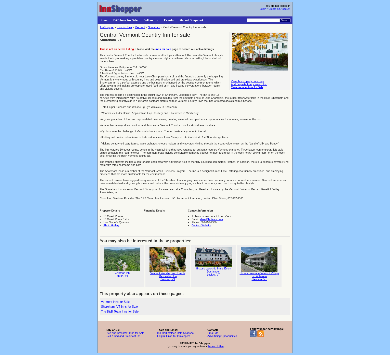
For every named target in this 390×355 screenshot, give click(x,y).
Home (103, 20)
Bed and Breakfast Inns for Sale (125, 332)
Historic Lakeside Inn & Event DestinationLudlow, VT (213, 271)
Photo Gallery (111, 225)
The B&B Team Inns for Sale (120, 311)
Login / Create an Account (275, 8)
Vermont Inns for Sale (115, 301)
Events (169, 20)
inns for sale (163, 49)
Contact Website (201, 225)
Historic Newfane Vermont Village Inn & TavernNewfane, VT (259, 276)
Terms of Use (216, 346)
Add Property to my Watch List (249, 84)
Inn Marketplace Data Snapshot (175, 332)
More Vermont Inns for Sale (247, 87)
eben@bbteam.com (211, 219)
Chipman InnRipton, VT (122, 274)
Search (285, 20)
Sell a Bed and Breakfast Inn (123, 336)
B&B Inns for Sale (125, 20)
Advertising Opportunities (222, 336)
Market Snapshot (191, 20)
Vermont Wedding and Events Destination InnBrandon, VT (167, 276)
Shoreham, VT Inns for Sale (119, 306)
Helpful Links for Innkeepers (173, 336)
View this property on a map (247, 81)
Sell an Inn (151, 20)
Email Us (212, 332)
